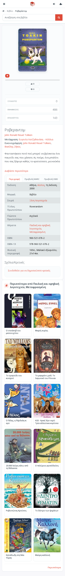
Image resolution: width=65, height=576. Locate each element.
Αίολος (40, 185)
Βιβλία (10, 11)
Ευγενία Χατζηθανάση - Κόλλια (36, 139)
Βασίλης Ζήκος (13, 146)
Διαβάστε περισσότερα (16, 170)
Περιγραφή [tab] (14, 179)
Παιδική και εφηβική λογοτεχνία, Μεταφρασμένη (40, 228)
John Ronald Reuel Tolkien (18, 134)
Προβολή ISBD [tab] (51, 179)
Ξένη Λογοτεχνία (38, 200)
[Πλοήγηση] (4, 3)
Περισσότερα (54, 567)
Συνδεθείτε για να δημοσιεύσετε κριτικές (29, 270)
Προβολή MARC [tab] (32, 179)
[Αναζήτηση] (58, 17)
